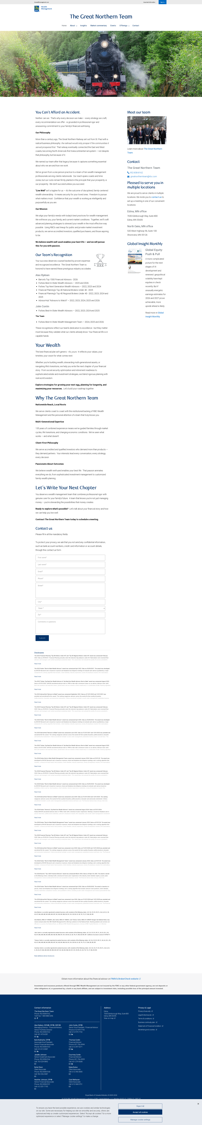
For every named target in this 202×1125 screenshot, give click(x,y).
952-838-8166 (45, 1059)
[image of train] (101, 64)
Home (64, 25)
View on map (109, 1018)
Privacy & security (144, 1011)
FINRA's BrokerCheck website (124, 978)
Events (113, 25)
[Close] (198, 1103)
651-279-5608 (77, 1062)
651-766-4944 (79, 1044)
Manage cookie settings (140, 1119)
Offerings (123, 25)
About (73, 25)
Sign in (162, 2)
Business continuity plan (146, 1022)
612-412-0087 (43, 1049)
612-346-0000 (77, 1072)
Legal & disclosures (145, 1015)
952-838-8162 (136, 172)
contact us (156, 197)
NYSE (122, 1099)
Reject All (140, 1106)
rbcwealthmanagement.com (41, 2)
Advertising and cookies (146, 1030)
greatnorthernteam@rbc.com (143, 176)
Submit (42, 638)
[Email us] (35, 1018)
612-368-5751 (77, 1084)
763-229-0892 (43, 1062)
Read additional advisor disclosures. (44, 956)
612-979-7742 (79, 1030)
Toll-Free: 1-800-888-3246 (43, 1016)
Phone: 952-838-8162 (42, 1014)
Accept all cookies (140, 1112)
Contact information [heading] (42, 1008)
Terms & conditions (145, 1019)
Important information (149, 2)
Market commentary (98, 25)
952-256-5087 (43, 1074)
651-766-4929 (79, 1059)
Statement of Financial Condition (149, 1026)
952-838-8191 (45, 1084)
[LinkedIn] (38, 1037)
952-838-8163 (45, 1047)
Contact (135, 25)
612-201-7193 (43, 1086)
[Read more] (37, 664)
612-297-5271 (77, 1047)
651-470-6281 (43, 1034)
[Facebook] (37, 1018)
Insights (83, 25)
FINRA (129, 1099)
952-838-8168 (45, 1072)
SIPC (137, 1099)
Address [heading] (107, 1008)
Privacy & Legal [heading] (144, 1008)
